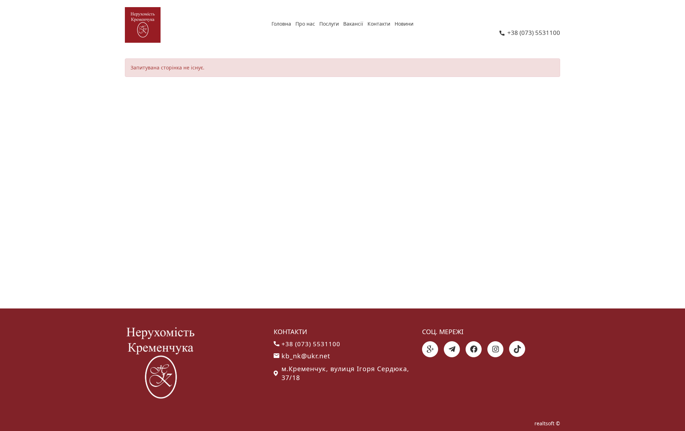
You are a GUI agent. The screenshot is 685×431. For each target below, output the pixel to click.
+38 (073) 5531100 (533, 33)
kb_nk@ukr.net (305, 356)
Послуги (329, 23)
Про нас (305, 23)
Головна (281, 23)
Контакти (378, 23)
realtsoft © (547, 423)
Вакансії (353, 23)
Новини (404, 23)
